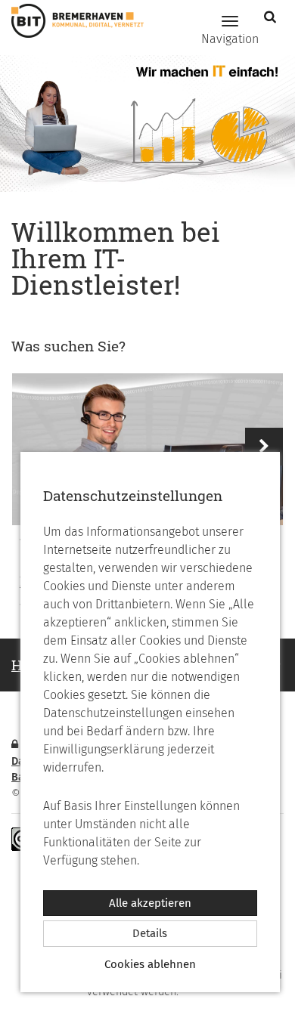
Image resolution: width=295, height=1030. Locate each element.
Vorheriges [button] (31, 447)
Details (149, 933)
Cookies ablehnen (150, 964)
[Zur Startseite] (72, 21)
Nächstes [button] (264, 447)
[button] (272, 17)
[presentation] (147, 449)
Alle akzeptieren (150, 903)
